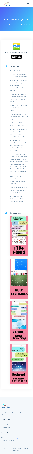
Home (5, 25)
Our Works (12, 25)
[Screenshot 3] (19, 321)
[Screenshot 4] (19, 364)
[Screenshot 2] (19, 279)
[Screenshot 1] (19, 236)
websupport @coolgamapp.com (15, 438)
